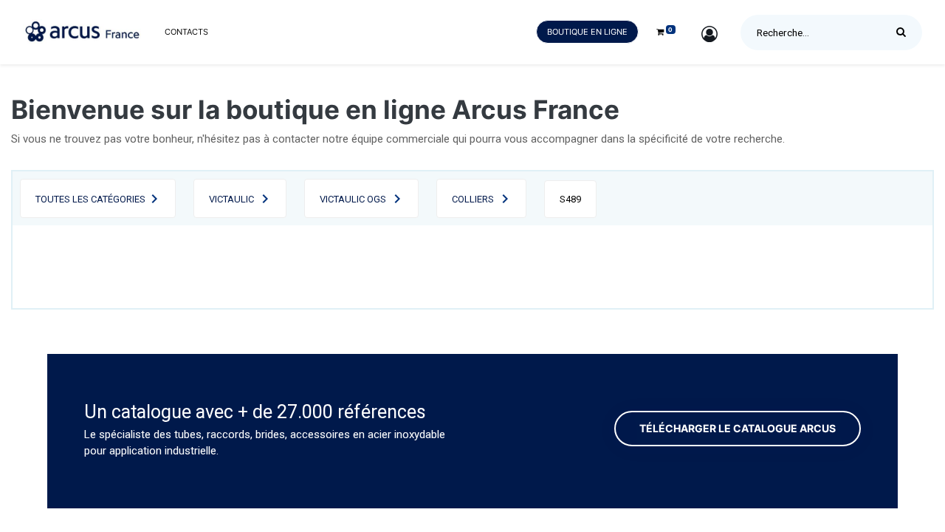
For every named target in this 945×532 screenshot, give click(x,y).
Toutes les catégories (90, 199)
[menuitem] (186, 32)
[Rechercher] (904, 32)
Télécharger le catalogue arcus (737, 428)
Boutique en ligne (587, 32)
